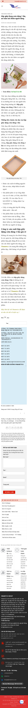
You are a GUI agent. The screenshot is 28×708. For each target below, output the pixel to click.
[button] (25, 365)
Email (5, 477)
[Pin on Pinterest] (18, 428)
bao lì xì (15, 602)
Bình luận (6, 457)
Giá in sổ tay (5, 517)
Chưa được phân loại (6, 13)
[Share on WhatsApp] (7, 428)
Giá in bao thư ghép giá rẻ (8, 506)
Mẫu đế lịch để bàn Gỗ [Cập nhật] (10, 531)
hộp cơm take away (18, 435)
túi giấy (10, 600)
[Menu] (2, 6)
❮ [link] (20, 413)
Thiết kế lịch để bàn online (8, 537)
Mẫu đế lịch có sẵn (7, 529)
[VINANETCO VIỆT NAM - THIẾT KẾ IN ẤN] (15, 6)
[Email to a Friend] (15, 428)
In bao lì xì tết (16, 92)
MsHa (14, 22)
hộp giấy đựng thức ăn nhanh (7, 439)
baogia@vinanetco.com (7, 618)
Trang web (6, 484)
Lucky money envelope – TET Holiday (11, 534)
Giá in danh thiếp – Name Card (10, 511)
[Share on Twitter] (12, 428)
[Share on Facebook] (9, 428)
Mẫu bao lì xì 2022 (6, 520)
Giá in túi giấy (5, 514)
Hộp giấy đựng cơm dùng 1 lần (18, 436)
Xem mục (5, 317)
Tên (4, 470)
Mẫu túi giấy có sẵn (7, 526)
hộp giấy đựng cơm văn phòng (8, 438)
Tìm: (7, 323)
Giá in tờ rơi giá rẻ (6, 508)
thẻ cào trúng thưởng (18, 600)
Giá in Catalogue (6, 503)
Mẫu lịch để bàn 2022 (7, 523)
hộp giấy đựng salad (20, 438)
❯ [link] (24, 413)
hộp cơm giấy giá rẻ (9, 435)
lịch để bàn (10, 602)
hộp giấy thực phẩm (8, 441)
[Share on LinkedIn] (21, 428)
